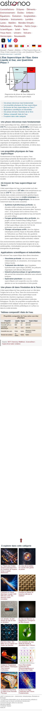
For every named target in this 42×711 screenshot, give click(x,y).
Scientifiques (6, 29)
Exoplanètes (30, 16)
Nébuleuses (5, 26)
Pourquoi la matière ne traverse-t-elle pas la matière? (26, 594)
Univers (17, 32)
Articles (18, 50)
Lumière (29, 19)
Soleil (17, 29)
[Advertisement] (21, 441)
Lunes (3, 22)
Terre (25, 29)
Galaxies (4, 19)
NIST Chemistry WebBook (16, 342)
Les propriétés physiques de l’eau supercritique (20, 105)
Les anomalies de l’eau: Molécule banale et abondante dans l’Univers (27, 643)
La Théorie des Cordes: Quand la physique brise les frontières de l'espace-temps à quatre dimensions (9, 569)
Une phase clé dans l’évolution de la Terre (18, 112)
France (10, 50)
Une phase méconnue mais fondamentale (18, 103)
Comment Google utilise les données (11, 703)
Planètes (18, 26)
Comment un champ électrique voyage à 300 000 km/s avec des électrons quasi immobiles (8, 596)
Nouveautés (20, 36)
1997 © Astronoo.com (7, 696)
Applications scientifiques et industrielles (18, 109)
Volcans (27, 32)
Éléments (31, 9)
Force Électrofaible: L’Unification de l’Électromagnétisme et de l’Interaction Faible (26, 667)
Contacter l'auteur (5, 706)
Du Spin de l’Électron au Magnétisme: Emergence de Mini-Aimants (27, 620)
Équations (5, 16)
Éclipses (20, 9)
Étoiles (20, 12)
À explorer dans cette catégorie (15, 116)
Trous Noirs (5, 32)
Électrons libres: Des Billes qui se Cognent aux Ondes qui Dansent (9, 643)
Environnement (7, 12)
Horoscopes (6, 36)
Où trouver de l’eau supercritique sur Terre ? (19, 107)
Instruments (17, 19)
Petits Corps (30, 26)
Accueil (3, 50)
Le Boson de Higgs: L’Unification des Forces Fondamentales (26, 691)
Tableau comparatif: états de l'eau (16, 114)
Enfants (29, 12)
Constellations (7, 9)
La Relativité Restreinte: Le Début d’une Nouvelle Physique (9, 691)
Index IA (2, 707)
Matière (12, 22)
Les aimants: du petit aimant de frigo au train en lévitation (8, 620)
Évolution (16, 16)
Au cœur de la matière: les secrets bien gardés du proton (26, 567)
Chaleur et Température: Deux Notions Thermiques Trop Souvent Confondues (9, 667)
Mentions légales (5, 704)
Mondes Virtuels (26, 22)
